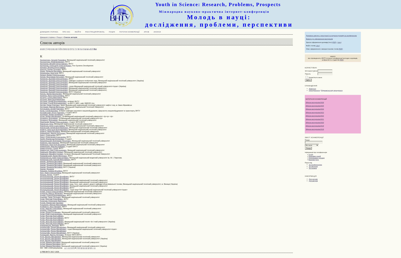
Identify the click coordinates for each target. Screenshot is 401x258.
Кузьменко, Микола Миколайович (53, 205)
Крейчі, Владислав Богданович (52, 139)
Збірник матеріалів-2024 (315, 109)
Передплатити (314, 90)
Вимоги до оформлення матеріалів (319, 39)
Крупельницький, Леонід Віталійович (54, 176)
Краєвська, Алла (46, 124)
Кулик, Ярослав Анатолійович (52, 216)
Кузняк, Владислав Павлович (51, 203)
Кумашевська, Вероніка (49, 225)
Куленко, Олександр (48, 210)
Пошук (112, 32)
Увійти (78, 32)
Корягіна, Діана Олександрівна (52, 96)
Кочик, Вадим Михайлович (50, 116)
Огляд (311, 154)
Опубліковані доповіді (317, 158)
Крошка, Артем (46, 175)
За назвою (313, 168)
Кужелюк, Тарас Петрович (50, 197)
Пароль (308, 74)
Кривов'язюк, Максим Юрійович (52, 146)
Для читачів (313, 179)
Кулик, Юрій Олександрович (51, 214)
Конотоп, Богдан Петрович (50, 69)
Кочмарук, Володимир (49, 118)
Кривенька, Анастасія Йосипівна (53, 145)
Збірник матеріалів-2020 (315, 122)
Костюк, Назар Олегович (50, 105)
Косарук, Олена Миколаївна (51, 98)
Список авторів (70, 37)
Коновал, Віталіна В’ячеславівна (52, 67)
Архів (146, 32)
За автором (313, 166)
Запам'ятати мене (315, 77)
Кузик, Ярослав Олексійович (51, 199)
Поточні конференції (129, 32)
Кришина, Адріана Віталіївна (51, 171)
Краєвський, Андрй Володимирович (54, 128)
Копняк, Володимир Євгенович (52, 77)
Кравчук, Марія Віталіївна (50, 131)
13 (88, 248)
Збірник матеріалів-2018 (315, 129)
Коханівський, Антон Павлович (52, 113)
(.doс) (318, 46)
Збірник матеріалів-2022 (315, 116)
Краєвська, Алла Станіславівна (52, 126)
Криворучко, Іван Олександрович (53, 150)
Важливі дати (314, 160)
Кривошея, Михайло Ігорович (51, 152)
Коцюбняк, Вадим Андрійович (51, 114)
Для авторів (313, 181)
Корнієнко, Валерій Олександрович (54, 79)
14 (91, 248)
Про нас (66, 32)
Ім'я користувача (311, 71)
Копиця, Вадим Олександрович (52, 75)
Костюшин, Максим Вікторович (52, 107)
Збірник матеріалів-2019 (315, 126)
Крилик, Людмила (47, 169)
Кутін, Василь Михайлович (50, 237)
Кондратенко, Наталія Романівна (53, 60)
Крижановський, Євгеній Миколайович (55, 160)
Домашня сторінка (49, 32)
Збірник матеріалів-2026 (315, 102)
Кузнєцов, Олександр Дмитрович (53, 201)
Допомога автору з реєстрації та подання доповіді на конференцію (331, 35)
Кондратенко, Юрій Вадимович (52, 62)
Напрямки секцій (315, 156)
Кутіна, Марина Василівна (50, 242)
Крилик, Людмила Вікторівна (51, 161)
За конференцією (315, 165)
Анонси (157, 32)
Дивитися (312, 89)
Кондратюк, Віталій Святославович (54, 64)
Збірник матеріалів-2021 (315, 119)
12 (86, 248)
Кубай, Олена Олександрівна (51, 192)
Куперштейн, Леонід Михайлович (53, 227)
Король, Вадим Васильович (51, 94)
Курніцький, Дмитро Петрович (52, 235)
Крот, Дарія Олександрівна (50, 173)
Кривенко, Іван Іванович (49, 143)
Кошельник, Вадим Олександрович (54, 122)
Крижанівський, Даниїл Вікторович (53, 156)
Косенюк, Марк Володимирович (52, 99)
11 (84, 248)
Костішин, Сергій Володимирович (53, 103)
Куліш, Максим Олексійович (51, 208)
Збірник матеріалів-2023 (315, 112)
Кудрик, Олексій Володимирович (53, 195)
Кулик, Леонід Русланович (50, 212)
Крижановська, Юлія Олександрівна (54, 158)
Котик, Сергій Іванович (49, 111)
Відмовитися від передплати (332, 90)
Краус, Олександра (47, 135)
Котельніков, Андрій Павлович (52, 109)
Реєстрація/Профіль (94, 32)
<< (65, 248)
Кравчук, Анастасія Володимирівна (54, 129)
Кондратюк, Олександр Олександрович (55, 66)
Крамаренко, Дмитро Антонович (52, 133)
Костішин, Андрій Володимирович (53, 101)
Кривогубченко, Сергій (49, 148)
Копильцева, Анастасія (49, 73)
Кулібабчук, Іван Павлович (50, 207)
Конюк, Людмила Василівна (51, 71)
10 (82, 248)
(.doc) (339, 42)
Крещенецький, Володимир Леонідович (55, 141)
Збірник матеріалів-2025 (315, 106)
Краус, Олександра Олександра (53, 137)
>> (95, 248)
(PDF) (334, 42)
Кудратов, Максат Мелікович (51, 193)
